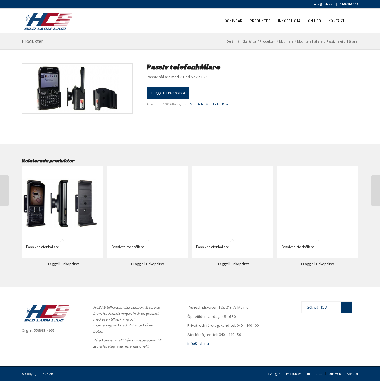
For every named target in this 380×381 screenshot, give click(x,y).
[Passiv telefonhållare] (4, 190)
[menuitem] (232, 21)
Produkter (32, 41)
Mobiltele (197, 104)
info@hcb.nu (323, 4)
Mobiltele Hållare (218, 104)
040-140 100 (349, 4)
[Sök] (353, 21)
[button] (168, 93)
